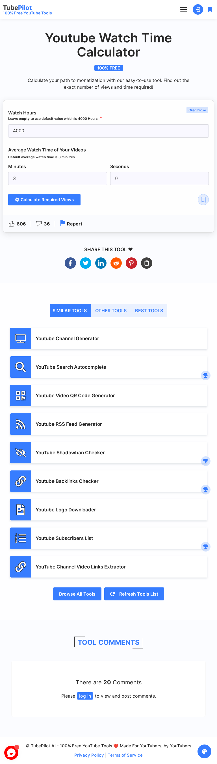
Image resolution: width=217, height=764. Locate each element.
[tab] (70, 310)
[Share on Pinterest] (131, 263)
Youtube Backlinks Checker (67, 481)
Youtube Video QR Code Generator (75, 395)
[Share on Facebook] (70, 263)
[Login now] (198, 9)
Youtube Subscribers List (64, 538)
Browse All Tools (77, 594)
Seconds (119, 166)
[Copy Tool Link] (146, 263)
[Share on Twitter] (85, 263)
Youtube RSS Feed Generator (69, 424)
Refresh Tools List (138, 594)
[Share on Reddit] (116, 263)
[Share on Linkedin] (101, 263)
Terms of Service (125, 755)
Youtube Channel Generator (67, 338)
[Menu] (184, 9)
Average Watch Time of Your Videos (47, 153)
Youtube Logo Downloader (66, 510)
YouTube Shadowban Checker (70, 452)
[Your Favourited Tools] (209, 9)
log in (85, 696)
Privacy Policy (89, 755)
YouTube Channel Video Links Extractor (81, 567)
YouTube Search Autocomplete (71, 367)
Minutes (17, 166)
